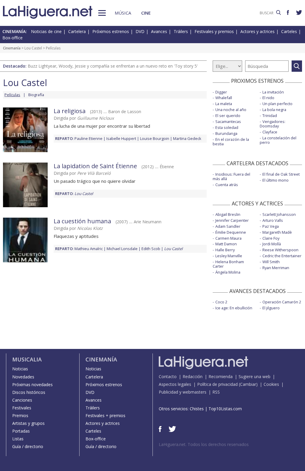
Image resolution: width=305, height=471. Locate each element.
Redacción (193, 376)
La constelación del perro (278, 140)
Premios (20, 415)
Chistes (197, 408)
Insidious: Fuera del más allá (231, 176)
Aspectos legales (175, 384)
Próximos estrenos (110, 31)
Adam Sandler (227, 226)
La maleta (223, 103)
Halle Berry (225, 249)
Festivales (21, 408)
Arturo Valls (272, 220)
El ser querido (227, 115)
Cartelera (77, 31)
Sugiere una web (254, 376)
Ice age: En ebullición (233, 308)
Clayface (269, 132)
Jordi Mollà (271, 244)
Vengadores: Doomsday (272, 124)
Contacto (168, 376)
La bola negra (274, 109)
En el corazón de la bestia (231, 141)
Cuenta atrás (226, 184)
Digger (221, 92)
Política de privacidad (217, 384)
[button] (102, 13)
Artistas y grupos (28, 423)
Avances (159, 31)
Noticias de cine (46, 31)
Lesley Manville (228, 255)
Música (123, 13)
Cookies (271, 384)
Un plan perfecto (277, 103)
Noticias (20, 369)
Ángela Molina (227, 272)
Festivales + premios (105, 415)
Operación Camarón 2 (281, 302)
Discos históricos (28, 392)
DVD (140, 31)
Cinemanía (12, 48)
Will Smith (271, 261)
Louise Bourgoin (154, 138)
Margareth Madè (277, 232)
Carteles (289, 31)
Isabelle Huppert (121, 138)
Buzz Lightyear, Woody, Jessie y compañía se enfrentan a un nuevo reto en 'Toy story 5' (113, 66)
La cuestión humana (82, 221)
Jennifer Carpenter (232, 220)
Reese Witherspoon (280, 249)
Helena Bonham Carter (228, 264)
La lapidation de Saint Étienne (95, 166)
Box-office (12, 37)
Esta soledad (226, 127)
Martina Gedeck (187, 138)
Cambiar (248, 384)
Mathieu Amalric (88, 248)
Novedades (23, 377)
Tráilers (181, 31)
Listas (18, 439)
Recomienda (220, 376)
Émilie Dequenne (230, 232)
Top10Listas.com (225, 408)
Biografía (36, 94)
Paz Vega (270, 226)
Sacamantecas (228, 121)
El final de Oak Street (281, 174)
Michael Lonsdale (122, 248)
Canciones (22, 400)
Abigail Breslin (227, 214)
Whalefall (223, 97)
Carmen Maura (228, 238)
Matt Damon (226, 244)
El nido (268, 97)
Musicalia (27, 359)
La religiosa (69, 111)
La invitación (273, 92)
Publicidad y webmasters (182, 392)
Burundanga (226, 133)
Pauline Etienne (88, 138)
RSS (216, 392)
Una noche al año (230, 109)
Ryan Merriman (275, 267)
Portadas (21, 431)
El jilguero (271, 308)
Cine (146, 13)
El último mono (275, 180)
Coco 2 (221, 302)
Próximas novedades (32, 384)
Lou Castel (33, 48)
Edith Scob (150, 248)
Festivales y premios (214, 31)
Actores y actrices (257, 31)
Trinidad (269, 115)
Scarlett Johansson (279, 214)
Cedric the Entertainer (281, 255)
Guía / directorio (27, 446)
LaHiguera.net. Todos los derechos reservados (204, 444)
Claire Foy (270, 238)
